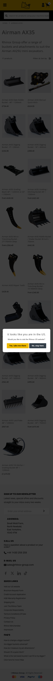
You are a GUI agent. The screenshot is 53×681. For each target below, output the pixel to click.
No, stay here (38, 345)
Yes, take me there (17, 345)
